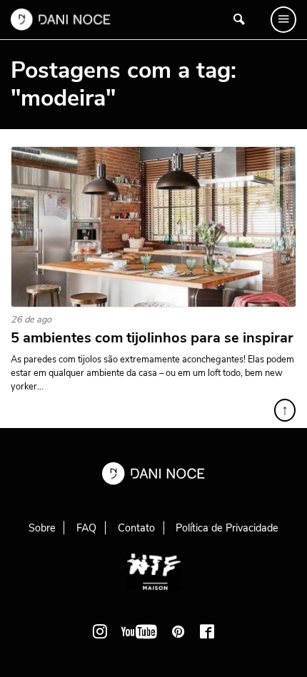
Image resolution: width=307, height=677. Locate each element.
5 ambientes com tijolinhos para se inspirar (152, 338)
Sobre (42, 528)
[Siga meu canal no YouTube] (139, 631)
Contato (136, 528)
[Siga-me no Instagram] (100, 631)
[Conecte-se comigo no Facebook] (207, 631)
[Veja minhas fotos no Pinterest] (178, 631)
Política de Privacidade (227, 528)
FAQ (86, 528)
